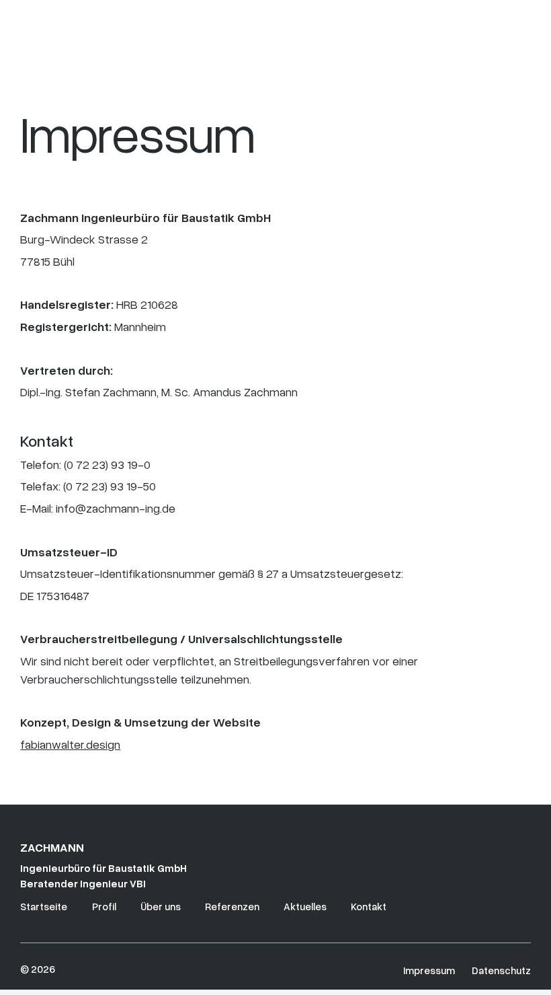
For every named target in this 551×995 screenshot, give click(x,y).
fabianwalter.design (70, 744)
